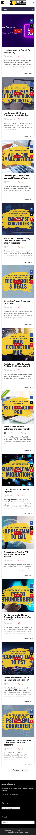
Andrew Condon (11, 433)
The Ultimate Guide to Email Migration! (16, 490)
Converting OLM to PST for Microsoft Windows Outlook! (17, 177)
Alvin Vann (9, 56)
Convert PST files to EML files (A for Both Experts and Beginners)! (17, 742)
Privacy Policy (13, 794)
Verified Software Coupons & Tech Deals (17, 302)
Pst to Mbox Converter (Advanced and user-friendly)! (17, 428)
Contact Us (5, 794)
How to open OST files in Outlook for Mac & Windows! (17, 114)
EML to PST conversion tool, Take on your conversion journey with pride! (17, 240)
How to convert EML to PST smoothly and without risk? (16, 678)
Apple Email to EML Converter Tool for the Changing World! (17, 365)
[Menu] (2, 2)
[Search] (32, 2)
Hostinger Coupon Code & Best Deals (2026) (18, 51)
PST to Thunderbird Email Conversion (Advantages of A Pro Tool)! (17, 617)
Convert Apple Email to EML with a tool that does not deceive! (16, 554)
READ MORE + (28, 74)
